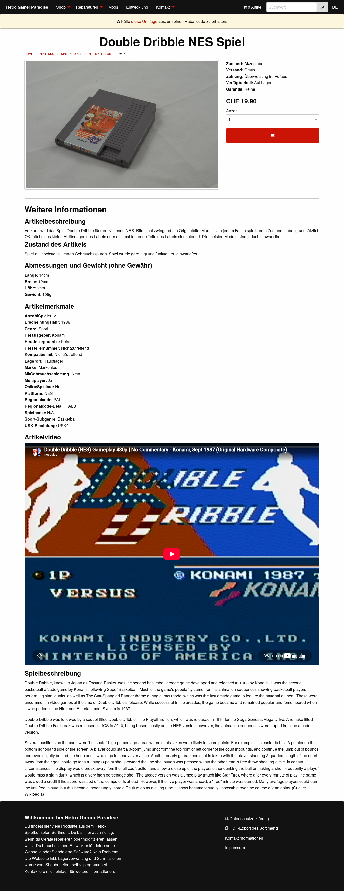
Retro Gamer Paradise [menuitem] (27, 7)
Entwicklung (137, 7)
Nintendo (47, 54)
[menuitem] (62, 7)
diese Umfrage (144, 21)
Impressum (235, 847)
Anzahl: (233, 111)
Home (29, 54)
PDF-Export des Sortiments (254, 828)
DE (335, 7)
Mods (113, 7)
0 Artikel (254, 7)
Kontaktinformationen (244, 838)
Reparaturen (87, 7)
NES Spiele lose (101, 54)
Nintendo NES (71, 54)
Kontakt (163, 7)
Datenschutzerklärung (249, 818)
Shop (61, 7)
